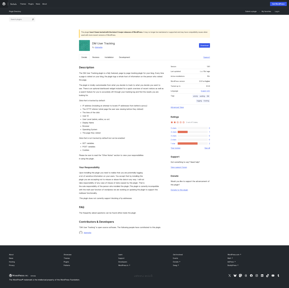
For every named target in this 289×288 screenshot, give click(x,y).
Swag (176, 265)
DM (208, 96)
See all (207, 148)
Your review (175, 148)
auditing (202, 96)
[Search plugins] (33, 19)
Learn (120, 255)
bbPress (232, 262)
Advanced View (177, 107)
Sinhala (33, 276)
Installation (109, 57)
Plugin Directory (15, 11)
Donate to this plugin (179, 190)
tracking (206, 101)
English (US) (205, 91)
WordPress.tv (124, 265)
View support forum (179, 167)
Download (204, 45)
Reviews (95, 57)
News (11, 258)
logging (199, 101)
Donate (176, 262)
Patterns (67, 265)
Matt (230, 258)
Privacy (12, 265)
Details (84, 57)
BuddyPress (233, 265)
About (11, 255)
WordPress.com (234, 255)
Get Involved (178, 255)
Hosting (12, 262)
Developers (122, 262)
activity (195, 96)
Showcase (67, 255)
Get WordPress (278, 4)
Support (206, 57)
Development (124, 57)
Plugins (66, 262)
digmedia (98, 47)
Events (175, 258)
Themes (67, 258)
